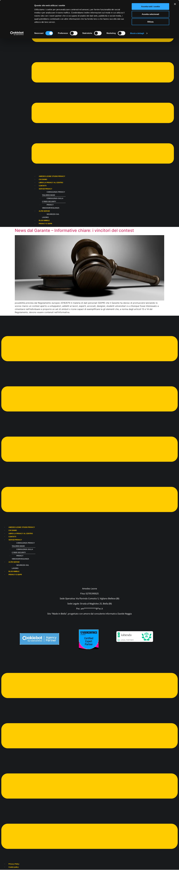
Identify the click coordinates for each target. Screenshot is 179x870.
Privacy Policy (14, 864)
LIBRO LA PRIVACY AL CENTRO (51, 183)
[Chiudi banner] (175, 4)
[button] (103, 93)
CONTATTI (42, 186)
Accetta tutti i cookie (150, 6)
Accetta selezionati (150, 14)
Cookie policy (14, 867)
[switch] (73, 33)
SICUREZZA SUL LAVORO (50, 215)
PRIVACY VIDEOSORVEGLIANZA (50, 206)
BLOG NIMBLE (44, 220)
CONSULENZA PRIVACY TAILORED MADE (53, 193)
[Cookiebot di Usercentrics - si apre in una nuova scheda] (17, 33)
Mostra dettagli (137, 33)
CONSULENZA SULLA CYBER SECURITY (52, 200)
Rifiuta (150, 22)
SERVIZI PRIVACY (45, 189)
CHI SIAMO (43, 179)
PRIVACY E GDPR (45, 224)
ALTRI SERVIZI (44, 211)
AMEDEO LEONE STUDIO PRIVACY (52, 176)
